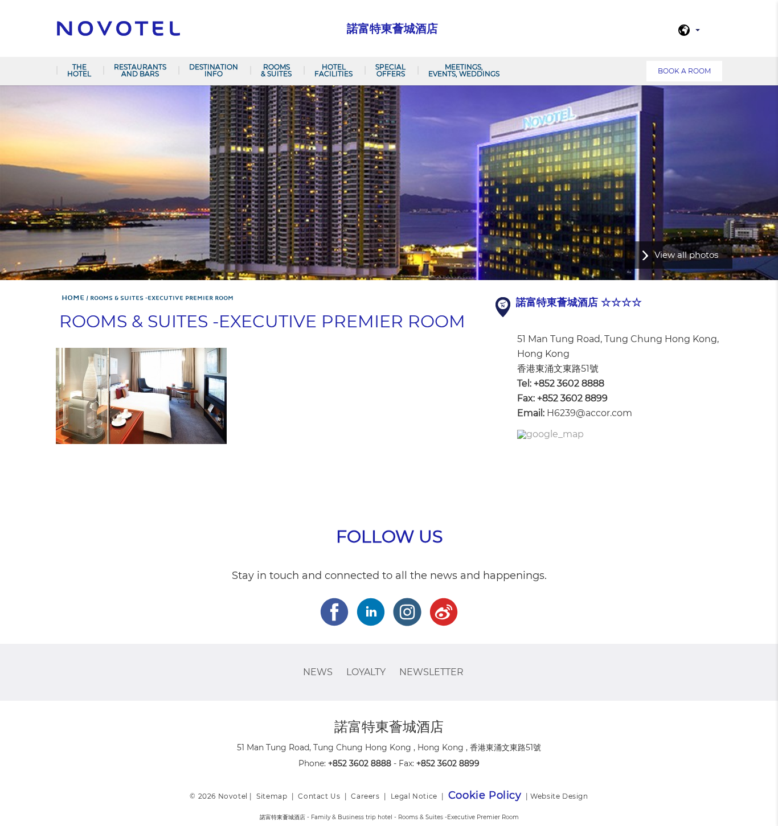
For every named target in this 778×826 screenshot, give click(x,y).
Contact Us (319, 796)
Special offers (390, 70)
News (318, 672)
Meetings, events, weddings (463, 70)
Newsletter (431, 672)
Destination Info (213, 70)
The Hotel (79, 70)
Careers (365, 796)
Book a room (684, 71)
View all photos (686, 254)
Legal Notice (414, 796)
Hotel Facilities (333, 70)
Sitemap (271, 796)
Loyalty (366, 672)
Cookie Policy (485, 795)
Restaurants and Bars (140, 70)
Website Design (559, 796)
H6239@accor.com (589, 413)
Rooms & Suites (276, 70)
